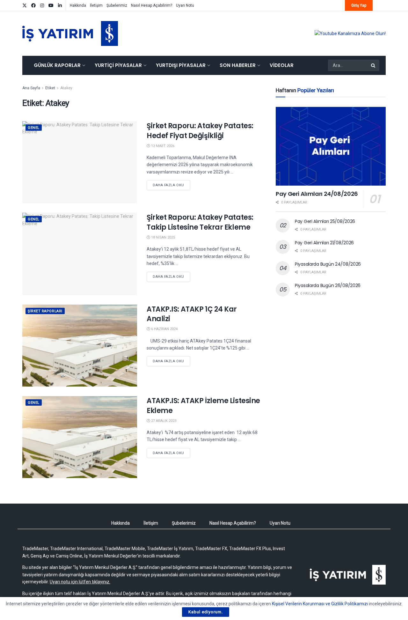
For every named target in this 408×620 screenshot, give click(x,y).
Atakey (66, 88)
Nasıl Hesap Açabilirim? (151, 5)
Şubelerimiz (116, 5)
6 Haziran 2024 (164, 329)
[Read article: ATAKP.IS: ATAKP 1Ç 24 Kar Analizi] (79, 346)
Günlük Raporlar (57, 65)
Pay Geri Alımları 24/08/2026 (317, 194)
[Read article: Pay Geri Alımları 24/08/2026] (331, 146)
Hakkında (78, 5)
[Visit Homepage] (70, 33)
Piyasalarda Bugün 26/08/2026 (328, 285)
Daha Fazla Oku (171, 185)
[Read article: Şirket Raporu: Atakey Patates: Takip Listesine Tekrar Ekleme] (79, 254)
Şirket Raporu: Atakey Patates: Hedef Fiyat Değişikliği (200, 131)
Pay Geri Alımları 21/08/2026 (324, 243)
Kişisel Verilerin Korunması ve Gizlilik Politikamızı (320, 603)
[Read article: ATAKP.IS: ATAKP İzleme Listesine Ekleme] (79, 437)
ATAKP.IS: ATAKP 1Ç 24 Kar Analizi (192, 314)
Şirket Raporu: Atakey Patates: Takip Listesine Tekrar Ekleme (200, 222)
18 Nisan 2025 (162, 237)
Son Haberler (238, 65)
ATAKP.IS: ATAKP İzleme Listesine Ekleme (203, 406)
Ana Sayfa (31, 88)
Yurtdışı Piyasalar (181, 65)
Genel (34, 128)
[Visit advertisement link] (350, 33)
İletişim (96, 5)
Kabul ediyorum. (205, 611)
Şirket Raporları (45, 311)
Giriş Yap (358, 5)
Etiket (50, 88)
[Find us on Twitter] (24, 5)
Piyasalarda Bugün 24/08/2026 (328, 264)
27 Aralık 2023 (163, 421)
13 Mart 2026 (162, 146)
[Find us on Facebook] (33, 5)
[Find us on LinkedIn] (60, 5)
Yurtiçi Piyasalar (118, 65)
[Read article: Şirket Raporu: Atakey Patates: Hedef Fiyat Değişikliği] (79, 162)
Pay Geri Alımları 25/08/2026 (325, 221)
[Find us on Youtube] (51, 5)
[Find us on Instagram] (42, 5)
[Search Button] (373, 65)
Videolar (282, 65)
